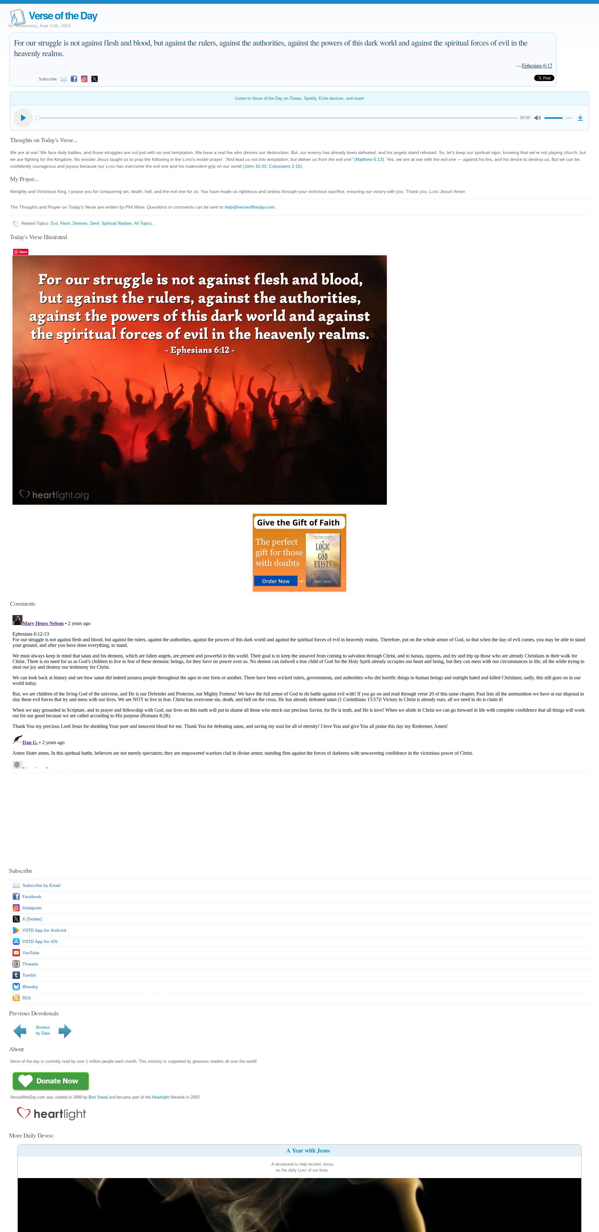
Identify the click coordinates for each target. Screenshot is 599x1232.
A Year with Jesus (308, 1150)
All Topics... (145, 223)
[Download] (580, 118)
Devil (94, 223)
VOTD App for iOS (40, 941)
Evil (54, 223)
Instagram (32, 908)
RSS (26, 998)
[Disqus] (299, 690)
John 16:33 (255, 166)
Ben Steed (98, 1097)
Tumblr (29, 975)
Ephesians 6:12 (537, 65)
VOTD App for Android (44, 930)
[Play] (23, 117)
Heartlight (160, 1097)
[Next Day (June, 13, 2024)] (66, 1038)
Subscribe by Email (41, 885)
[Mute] (537, 118)
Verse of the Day (63, 15)
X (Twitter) (32, 919)
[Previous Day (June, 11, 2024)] (21, 1038)
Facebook (31, 896)
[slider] (277, 118)
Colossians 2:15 (284, 166)
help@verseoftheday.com (250, 207)
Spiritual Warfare (117, 223)
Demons (80, 223)
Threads (30, 964)
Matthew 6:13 (369, 159)
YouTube (30, 952)
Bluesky (30, 986)
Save (23, 251)
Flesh (65, 223)
